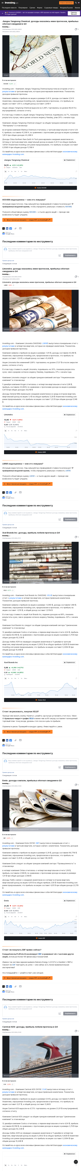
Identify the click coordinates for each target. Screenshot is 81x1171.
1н (8, 171)
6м (15, 171)
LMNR (45, 343)
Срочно (32, 8)
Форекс (39, 8)
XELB (49, 595)
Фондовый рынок (66, 8)
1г (18, 171)
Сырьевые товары (51, 8)
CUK (44, 1089)
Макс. (25, 171)
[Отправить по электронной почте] (20, 228)
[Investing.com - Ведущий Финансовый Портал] (11, 3)
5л (21, 171)
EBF (37, 843)
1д (5, 171)
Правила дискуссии (8, 260)
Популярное (23, 8)
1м (11, 171)
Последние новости (9, 8)
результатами (8, 91)
